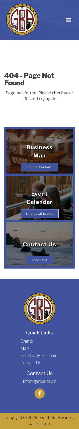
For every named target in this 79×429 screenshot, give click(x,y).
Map (24, 348)
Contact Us (30, 362)
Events (26, 341)
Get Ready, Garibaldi (39, 355)
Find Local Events (39, 214)
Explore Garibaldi (39, 167)
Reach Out (39, 260)
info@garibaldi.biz (39, 381)
